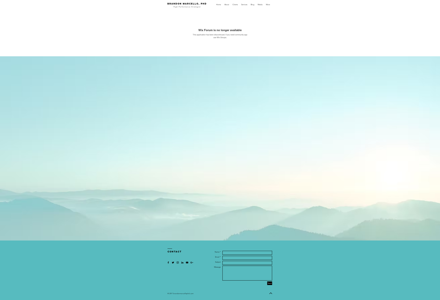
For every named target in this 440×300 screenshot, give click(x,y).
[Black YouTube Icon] (187, 262)
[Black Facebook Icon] (168, 262)
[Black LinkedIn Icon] (182, 262)
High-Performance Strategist (187, 7)
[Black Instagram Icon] (177, 262)
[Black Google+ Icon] (191, 262)
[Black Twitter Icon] (173, 262)
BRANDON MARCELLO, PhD (187, 3)
